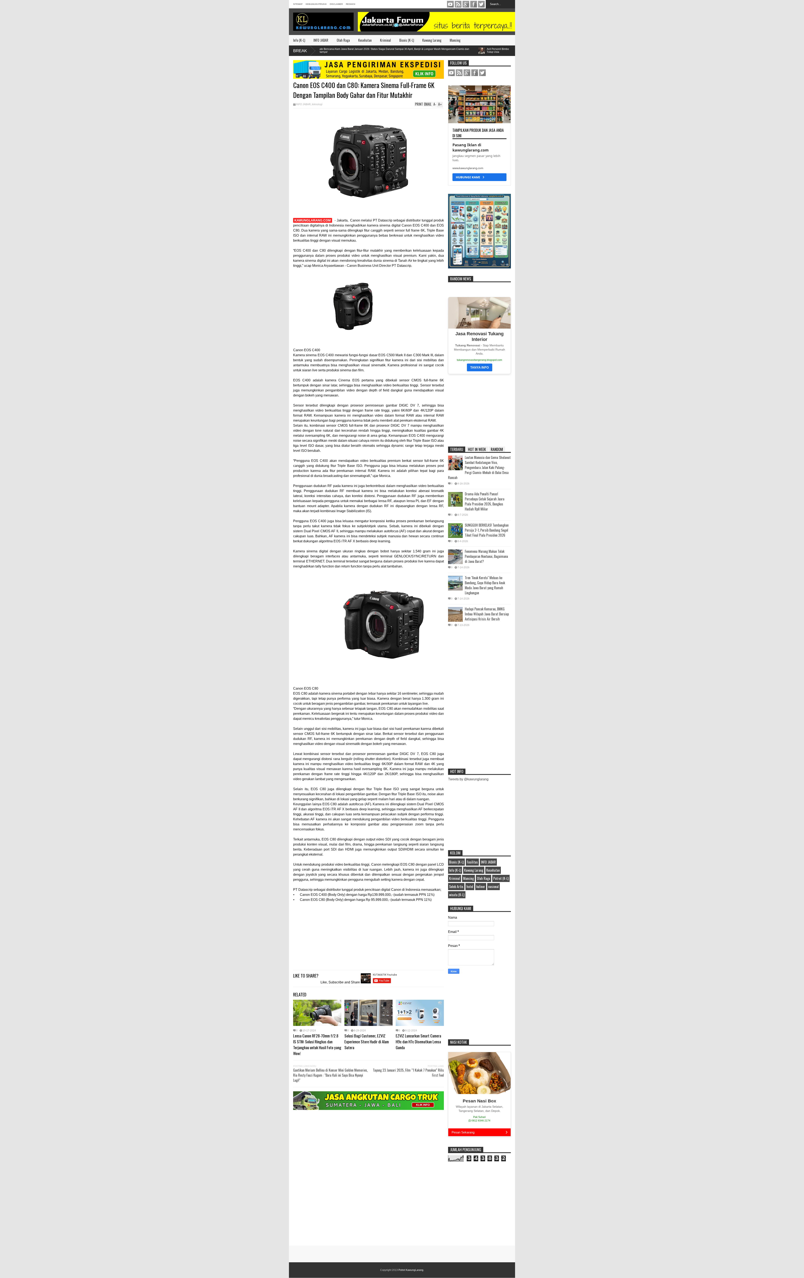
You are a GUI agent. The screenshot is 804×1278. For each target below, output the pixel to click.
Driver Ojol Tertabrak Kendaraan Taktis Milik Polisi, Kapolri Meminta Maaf (507, 50)
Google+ (466, 4)
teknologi (317, 104)
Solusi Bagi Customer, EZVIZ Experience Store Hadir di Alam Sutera (366, 1041)
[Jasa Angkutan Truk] (368, 1109)
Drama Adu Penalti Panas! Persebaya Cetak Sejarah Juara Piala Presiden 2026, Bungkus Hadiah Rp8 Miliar (484, 501)
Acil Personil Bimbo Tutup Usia (445, 50)
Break (300, 50)
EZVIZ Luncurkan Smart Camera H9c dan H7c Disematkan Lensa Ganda (418, 1041)
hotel (469, 886)
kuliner (480, 886)
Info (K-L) (299, 40)
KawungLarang (458, 4)
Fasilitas (472, 862)
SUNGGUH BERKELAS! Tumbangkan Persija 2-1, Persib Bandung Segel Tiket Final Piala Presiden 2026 (487, 530)
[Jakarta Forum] (436, 21)
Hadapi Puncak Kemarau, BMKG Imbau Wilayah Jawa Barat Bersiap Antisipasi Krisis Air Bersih (487, 614)
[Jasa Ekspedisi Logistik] (368, 77)
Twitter (481, 4)
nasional (493, 886)
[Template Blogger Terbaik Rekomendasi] (479, 267)
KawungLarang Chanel (450, 4)
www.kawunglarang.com (467, 168)
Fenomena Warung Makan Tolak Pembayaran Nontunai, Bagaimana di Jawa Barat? (486, 556)
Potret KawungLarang (410, 1270)
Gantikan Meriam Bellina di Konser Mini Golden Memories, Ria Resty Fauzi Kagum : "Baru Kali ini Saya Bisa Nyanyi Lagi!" (330, 1075)
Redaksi (350, 4)
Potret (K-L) (501, 878)
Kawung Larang (431, 40)
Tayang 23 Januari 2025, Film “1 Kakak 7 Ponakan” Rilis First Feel (408, 1073)
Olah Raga (343, 40)
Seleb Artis (456, 886)
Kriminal (385, 40)
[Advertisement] (368, 936)
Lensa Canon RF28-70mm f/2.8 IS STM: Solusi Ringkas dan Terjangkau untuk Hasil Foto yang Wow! (317, 1044)
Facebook (473, 4)
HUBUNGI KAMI (469, 177)
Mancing (455, 40)
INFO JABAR (320, 40)
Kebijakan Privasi (316, 4)
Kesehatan (365, 40)
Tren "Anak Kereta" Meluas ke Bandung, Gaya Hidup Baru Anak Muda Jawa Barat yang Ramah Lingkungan (485, 585)
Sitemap (298, 4)
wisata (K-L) (456, 894)
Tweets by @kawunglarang (468, 779)
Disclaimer (336, 4)
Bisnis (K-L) (406, 40)
